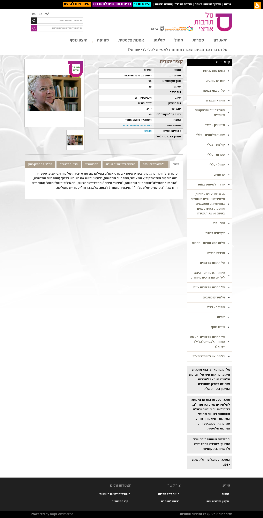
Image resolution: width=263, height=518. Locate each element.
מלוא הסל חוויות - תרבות (208, 243)
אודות (227, 4)
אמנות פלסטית (131, 40)
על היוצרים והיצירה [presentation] (154, 164)
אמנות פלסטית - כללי (210, 135)
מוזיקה (103, 40)
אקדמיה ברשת (215, 233)
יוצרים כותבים (215, 81)
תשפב (148, 131)
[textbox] (60, 20)
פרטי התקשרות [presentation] (69, 164)
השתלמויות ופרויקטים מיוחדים (210, 113)
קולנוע (159, 40)
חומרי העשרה (215, 101)
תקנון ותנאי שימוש (217, 501)
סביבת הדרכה (183, 4)
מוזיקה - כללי (216, 308)
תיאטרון (220, 40)
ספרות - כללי (216, 155)
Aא (34, 14)
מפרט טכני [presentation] (91, 164)
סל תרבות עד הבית (212, 263)
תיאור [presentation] (176, 164)
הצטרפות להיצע (77, 4)
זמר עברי (219, 224)
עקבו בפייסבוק (121, 501)
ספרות (198, 40)
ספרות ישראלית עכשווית (137, 125)
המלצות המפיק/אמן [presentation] (40, 164)
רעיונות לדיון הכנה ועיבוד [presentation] (120, 164)
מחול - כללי (217, 165)
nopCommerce (61, 514)
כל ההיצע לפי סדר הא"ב (209, 357)
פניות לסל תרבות (169, 494)
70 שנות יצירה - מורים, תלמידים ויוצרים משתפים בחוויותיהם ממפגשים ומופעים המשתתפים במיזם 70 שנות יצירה (208, 204)
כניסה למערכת (170, 501)
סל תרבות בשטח (214, 91)
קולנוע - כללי (216, 145)
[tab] (176, 164)
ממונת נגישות (163, 4)
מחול (178, 40)
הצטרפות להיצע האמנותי (114, 494)
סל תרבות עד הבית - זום (209, 288)
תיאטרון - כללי (215, 125)
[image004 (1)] (75, 140)
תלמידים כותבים (214, 298)
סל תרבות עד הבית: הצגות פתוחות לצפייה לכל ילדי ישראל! (177, 50)
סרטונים (219, 175)
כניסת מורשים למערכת (112, 4)
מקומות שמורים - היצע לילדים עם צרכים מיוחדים (207, 275)
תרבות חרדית (216, 253)
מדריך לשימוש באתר (208, 4)
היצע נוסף (79, 40)
